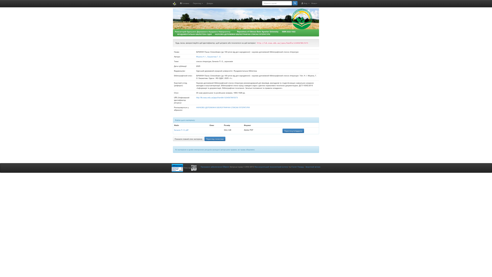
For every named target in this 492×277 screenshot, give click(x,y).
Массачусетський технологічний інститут (271, 166)
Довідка (210, 3)
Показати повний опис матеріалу (188, 139)
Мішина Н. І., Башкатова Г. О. (208, 56)
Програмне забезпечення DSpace (215, 166)
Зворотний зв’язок (312, 166)
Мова (313, 3)
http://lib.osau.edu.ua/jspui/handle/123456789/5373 (217, 97)
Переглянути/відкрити (293, 131)
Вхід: (305, 3)
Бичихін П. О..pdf (181, 130)
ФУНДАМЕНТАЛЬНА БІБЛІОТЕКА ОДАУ (194, 34)
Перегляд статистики (215, 139)
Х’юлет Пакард (297, 166)
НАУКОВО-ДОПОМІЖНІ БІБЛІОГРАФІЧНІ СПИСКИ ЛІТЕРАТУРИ (242, 34)
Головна (185, 3)
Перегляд (197, 3)
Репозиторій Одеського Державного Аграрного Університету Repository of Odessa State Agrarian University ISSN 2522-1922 (235, 31)
